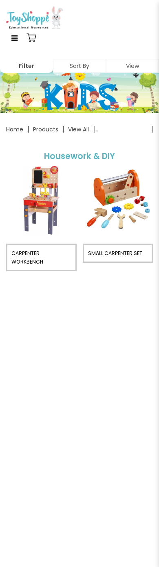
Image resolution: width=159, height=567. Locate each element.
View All (78, 129)
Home (14, 129)
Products (45, 129)
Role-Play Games (123, 129)
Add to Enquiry (41, 200)
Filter (26, 66)
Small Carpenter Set (115, 253)
